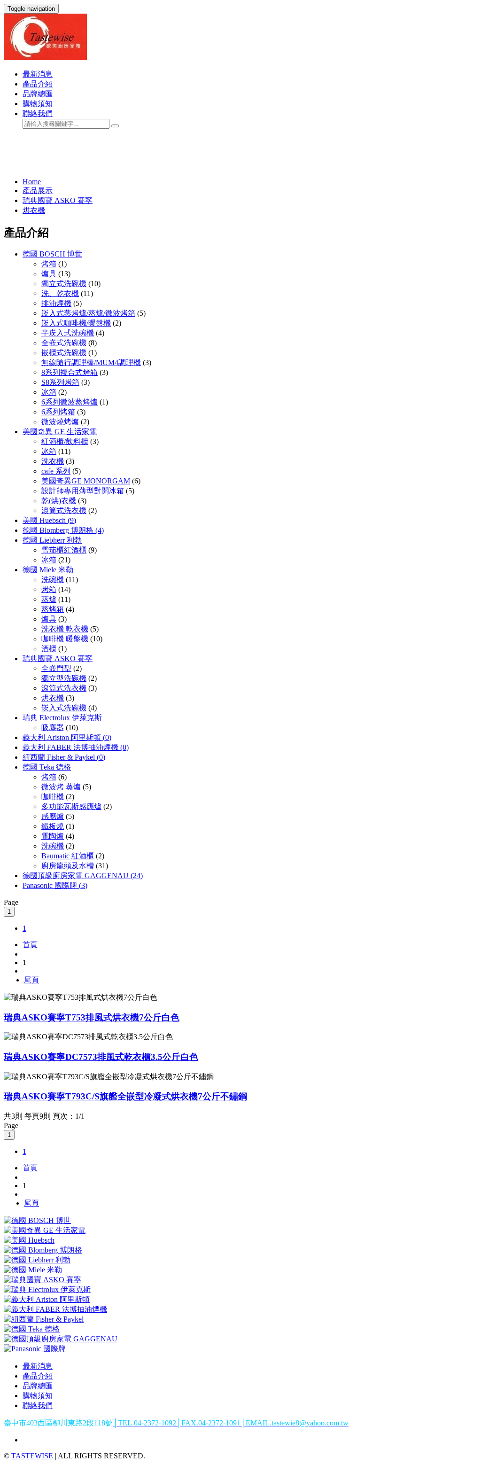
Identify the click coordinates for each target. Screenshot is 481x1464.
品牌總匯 (38, 94)
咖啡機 (52, 797)
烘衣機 (34, 210)
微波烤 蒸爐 (61, 787)
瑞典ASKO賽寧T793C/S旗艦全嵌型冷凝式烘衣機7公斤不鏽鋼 (125, 1096)
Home (32, 182)
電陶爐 (52, 836)
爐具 (48, 274)
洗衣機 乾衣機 (64, 629)
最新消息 (38, 74)
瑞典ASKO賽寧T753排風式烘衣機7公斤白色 (91, 1017)
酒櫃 (48, 649)
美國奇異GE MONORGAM (85, 481)
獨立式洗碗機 (63, 284)
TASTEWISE (32, 1456)
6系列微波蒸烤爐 (69, 402)
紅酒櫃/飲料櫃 (64, 441)
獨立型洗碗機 (63, 678)
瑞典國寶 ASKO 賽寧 (58, 200)
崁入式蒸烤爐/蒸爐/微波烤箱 (88, 313)
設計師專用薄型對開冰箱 (82, 491)
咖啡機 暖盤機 (64, 639)
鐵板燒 (52, 826)
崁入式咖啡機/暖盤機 (76, 323)
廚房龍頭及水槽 (67, 866)
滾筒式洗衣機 (63, 510)
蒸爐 (48, 599)
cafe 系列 (55, 471)
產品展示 (38, 191)
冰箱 (48, 392)
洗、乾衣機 (60, 293)
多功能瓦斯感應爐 (71, 806)
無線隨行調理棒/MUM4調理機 (91, 362)
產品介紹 (38, 84)
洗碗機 (52, 580)
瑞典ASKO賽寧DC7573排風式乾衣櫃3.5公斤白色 (101, 1057)
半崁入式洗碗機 (67, 333)
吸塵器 (52, 728)
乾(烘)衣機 (58, 501)
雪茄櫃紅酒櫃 (63, 550)
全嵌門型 (56, 668)
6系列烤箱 (58, 412)
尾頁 (31, 980)
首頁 (30, 945)
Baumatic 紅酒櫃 (67, 856)
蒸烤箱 (52, 609)
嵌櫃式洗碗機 (63, 353)
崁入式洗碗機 (63, 708)
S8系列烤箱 (60, 382)
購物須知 (38, 104)
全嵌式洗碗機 (63, 343)
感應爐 (52, 816)
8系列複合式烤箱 (69, 372)
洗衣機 (52, 461)
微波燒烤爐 (60, 422)
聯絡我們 (38, 113)
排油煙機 (56, 303)
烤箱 (48, 264)
